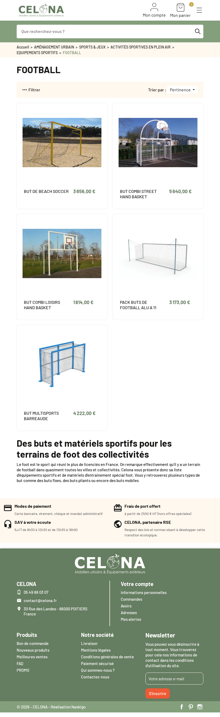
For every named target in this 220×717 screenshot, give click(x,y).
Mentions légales (96, 650)
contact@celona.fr (40, 600)
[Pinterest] (190, 706)
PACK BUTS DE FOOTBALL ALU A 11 (138, 305)
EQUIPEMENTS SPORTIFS (37, 52)
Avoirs (126, 605)
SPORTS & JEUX (92, 47)
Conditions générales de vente (107, 656)
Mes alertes (131, 619)
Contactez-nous (95, 676)
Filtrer (34, 89)
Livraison (89, 643)
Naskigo (78, 706)
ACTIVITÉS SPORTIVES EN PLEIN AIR (141, 47)
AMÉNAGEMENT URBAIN (54, 47)
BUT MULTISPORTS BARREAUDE (41, 415)
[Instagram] (199, 706)
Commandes (131, 599)
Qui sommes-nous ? (98, 670)
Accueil (23, 47)
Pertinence (181, 89)
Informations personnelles (144, 592)
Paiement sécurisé (97, 663)
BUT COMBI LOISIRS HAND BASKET (42, 305)
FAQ (20, 663)
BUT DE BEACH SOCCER (46, 191)
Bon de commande (33, 643)
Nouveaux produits (33, 650)
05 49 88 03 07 (36, 592)
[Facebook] (181, 706)
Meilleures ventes (32, 656)
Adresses (129, 612)
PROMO (23, 670)
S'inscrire (157, 693)
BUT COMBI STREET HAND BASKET (138, 194)
